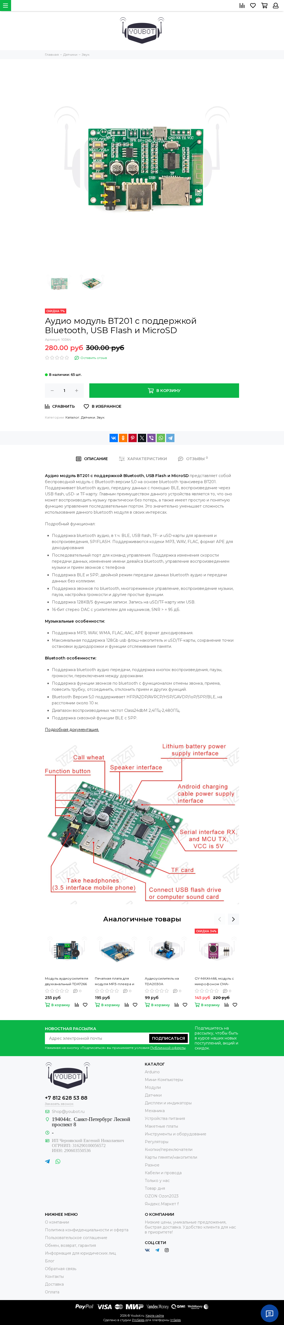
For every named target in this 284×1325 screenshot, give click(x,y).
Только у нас (157, 1180)
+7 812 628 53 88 (66, 1098)
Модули (153, 1087)
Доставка (54, 1284)
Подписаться (168, 1038)
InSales (175, 1320)
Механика (155, 1110)
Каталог (72, 417)
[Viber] (151, 438)
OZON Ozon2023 (162, 1196)
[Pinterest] (132, 438)
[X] (142, 438)
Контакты (54, 1276)
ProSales (138, 1320)
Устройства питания (165, 1118)
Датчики (88, 417)
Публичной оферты (168, 1048)
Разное (152, 1165)
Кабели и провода (163, 1172)
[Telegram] (170, 438)
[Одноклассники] (123, 438)
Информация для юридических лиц (80, 1253)
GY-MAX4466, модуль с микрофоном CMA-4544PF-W (214, 981)
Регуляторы (156, 1141)
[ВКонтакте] (114, 438)
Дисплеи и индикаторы (168, 1102)
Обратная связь (60, 1268)
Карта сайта (155, 1316)
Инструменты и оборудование (175, 1134)
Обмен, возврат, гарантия (70, 1245)
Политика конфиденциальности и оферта (86, 1229)
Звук (101, 417)
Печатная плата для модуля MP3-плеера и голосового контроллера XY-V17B (114, 981)
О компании (57, 1222)
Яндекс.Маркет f (162, 1203)
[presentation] (219, 919)
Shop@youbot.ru (68, 1111)
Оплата (52, 1292)
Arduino (152, 1071)
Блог (49, 1260)
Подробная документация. (72, 729)
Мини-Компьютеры (164, 1079)
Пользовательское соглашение (76, 1237)
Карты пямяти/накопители (171, 1157)
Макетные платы (161, 1126)
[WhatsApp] (161, 438)
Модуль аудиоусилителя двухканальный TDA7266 (66, 981)
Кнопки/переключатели (168, 1149)
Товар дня (155, 1188)
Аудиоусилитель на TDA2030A (162, 981)
